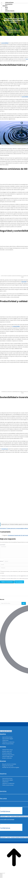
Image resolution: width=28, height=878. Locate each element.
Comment (2, 544)
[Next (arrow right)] (1, 876)
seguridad (23, 281)
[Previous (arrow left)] (0, 876)
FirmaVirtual (4, 449)
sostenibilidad (4, 43)
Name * (2, 561)
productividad (16, 326)
